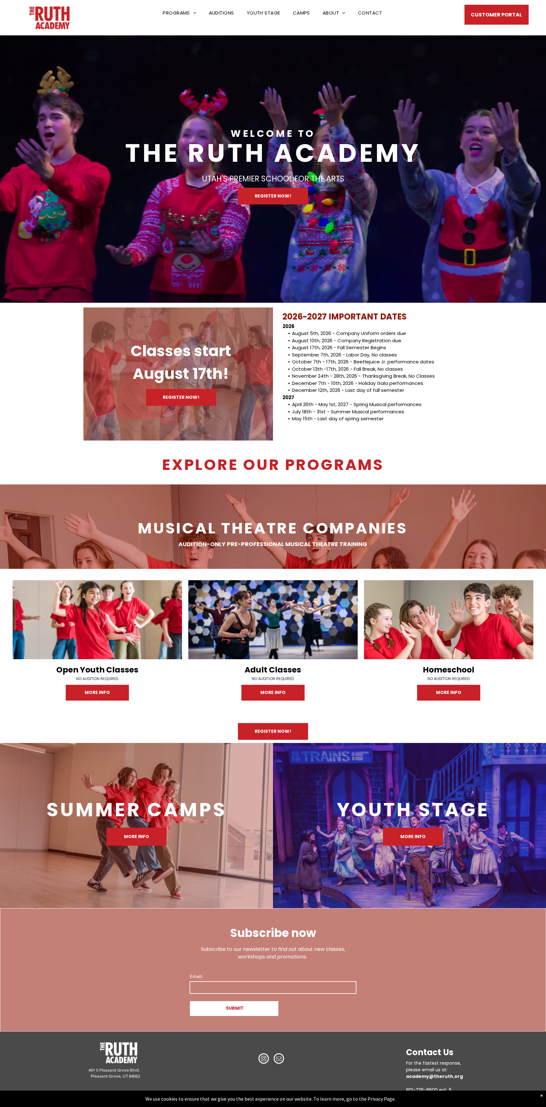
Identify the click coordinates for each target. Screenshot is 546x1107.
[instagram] (263, 1059)
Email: (196, 977)
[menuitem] (179, 13)
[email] (279, 1059)
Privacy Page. (381, 1099)
